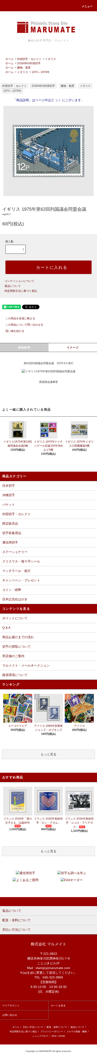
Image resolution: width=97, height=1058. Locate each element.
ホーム (9, 59)
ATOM (61, 1036)
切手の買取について (16, 646)
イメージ (73, 347)
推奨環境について (15, 675)
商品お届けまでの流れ (18, 637)
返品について (13, 286)
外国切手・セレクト (29, 59)
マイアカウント (11, 1005)
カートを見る (58, 1005)
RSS (54, 1036)
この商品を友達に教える (20, 318)
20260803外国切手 (29, 63)
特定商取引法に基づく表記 (21, 290)
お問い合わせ (9, 1015)
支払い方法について (33, 1027)
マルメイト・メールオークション (26, 665)
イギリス (50, 59)
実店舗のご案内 (13, 656)
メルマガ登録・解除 (77, 1031)
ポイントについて (15, 618)
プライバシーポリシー (51, 1031)
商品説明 (24, 347)
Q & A (6, 627)
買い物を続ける (14, 331)
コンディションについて (19, 281)
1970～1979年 (41, 72)
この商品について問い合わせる (24, 324)
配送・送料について (57, 1027)
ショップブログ (40, 1036)
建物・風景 (24, 67)
